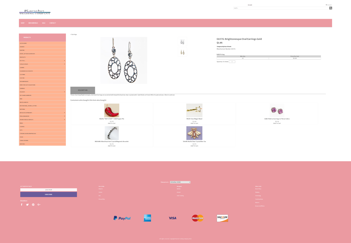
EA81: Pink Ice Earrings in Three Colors (277, 119)
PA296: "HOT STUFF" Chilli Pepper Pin (111, 119)
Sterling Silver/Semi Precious (28, 133)
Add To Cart (111, 123)
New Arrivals (33, 23)
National (22, 109)
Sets (21, 130)
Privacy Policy (102, 199)
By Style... (22, 60)
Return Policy (258, 188)
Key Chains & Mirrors (25, 95)
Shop (22, 23)
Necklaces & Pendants (26, 112)
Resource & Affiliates (260, 206)
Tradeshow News (259, 199)
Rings (21, 123)
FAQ (100, 195)
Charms (22, 67)
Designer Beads (24, 81)
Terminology (258, 195)
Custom (22, 78)
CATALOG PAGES (24, 64)
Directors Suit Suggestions (27, 85)
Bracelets (23, 57)
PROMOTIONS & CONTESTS (26, 119)
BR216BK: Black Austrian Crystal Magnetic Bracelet (112, 141)
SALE (43, 23)
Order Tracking (180, 195)
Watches (22, 144)
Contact (52, 23)
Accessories (23, 43)
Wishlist (178, 188)
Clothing (22, 74)
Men (21, 98)
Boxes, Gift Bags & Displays (27, 53)
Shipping (257, 192)
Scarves (22, 126)
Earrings (22, 88)
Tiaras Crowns (24, 140)
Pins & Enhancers (24, 116)
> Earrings (73, 34)
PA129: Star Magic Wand (194, 119)
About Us (101, 188)
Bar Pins (22, 50)
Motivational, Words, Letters (28, 105)
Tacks (21, 137)
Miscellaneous (24, 102)
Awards (22, 46)
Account (250, 5)
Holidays (22, 92)
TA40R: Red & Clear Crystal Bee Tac (194, 141)
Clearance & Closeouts (26, 71)
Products (27, 37)
